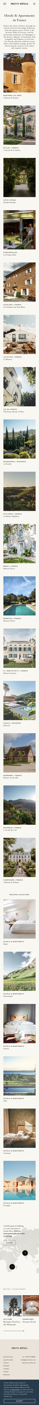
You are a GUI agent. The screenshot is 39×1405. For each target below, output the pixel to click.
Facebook (6, 1369)
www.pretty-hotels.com (29, 1363)
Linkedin (6, 1371)
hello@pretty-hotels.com (28, 1360)
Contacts (6, 1363)
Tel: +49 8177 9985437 (29, 1357)
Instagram (6, 1366)
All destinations (8, 1357)
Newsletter (6, 1374)
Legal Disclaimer (8, 1360)
